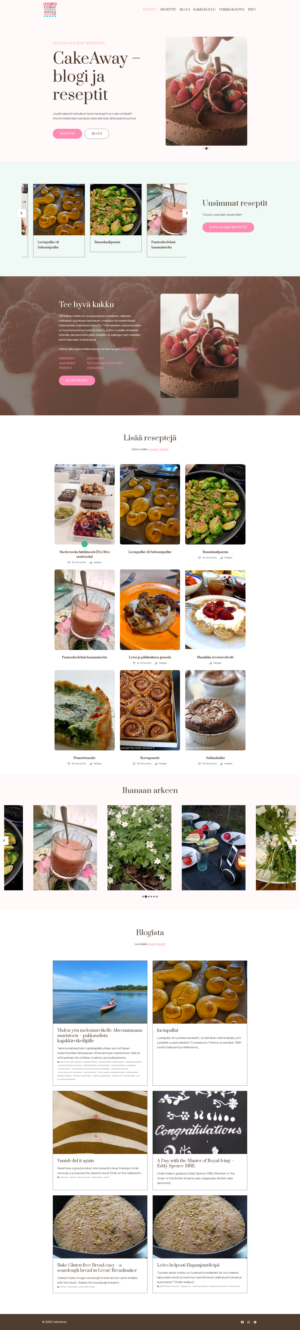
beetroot (64, 1177)
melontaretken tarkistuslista (96, 1065)
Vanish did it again (75, 1161)
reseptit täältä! (158, 449)
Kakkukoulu (204, 10)
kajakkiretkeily (90, 1062)
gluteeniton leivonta (169, 1286)
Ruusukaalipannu (90, 242)
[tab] (203, 148)
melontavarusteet (119, 1069)
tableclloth (97, 1177)
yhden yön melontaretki (123, 1076)
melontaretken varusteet (123, 1065)
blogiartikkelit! (157, 944)
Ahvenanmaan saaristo (71, 1062)
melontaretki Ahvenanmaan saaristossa (90, 1069)
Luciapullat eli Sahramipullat (31, 244)
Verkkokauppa (231, 10)
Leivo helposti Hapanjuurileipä (188, 1265)
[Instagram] (248, 1322)
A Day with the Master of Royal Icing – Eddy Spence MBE (195, 1163)
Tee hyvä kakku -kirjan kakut (105, 362)
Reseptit (168, 10)
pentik (73, 1177)
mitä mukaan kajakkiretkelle (111, 1072)
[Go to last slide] (21, 213)
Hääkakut (65, 367)
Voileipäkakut (95, 367)
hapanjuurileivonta (218, 1286)
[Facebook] (242, 1322)
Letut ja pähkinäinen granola (150, 657)
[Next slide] (186, 213)
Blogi (185, 10)
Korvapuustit (150, 758)
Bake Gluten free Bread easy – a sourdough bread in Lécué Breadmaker (97, 1268)
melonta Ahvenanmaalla (70, 1065)
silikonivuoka (234, 1286)
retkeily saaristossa (82, 1076)
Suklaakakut (67, 358)
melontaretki (64, 1069)
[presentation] (41, 209)
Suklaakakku (215, 758)
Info (252, 10)
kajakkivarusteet (133, 1062)
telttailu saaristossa (102, 1076)
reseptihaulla (129, 349)
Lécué (63, 1287)
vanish (106, 1177)
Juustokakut (67, 362)
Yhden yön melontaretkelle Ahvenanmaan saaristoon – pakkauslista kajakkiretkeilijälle (99, 1036)
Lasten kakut (95, 358)
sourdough (72, 1287)
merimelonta (89, 1072)
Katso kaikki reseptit (228, 227)
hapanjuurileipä (199, 1286)
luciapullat (167, 1030)
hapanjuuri (186, 1286)
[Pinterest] (255, 1322)
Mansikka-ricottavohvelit (215, 657)
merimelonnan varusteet (70, 1072)
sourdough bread (87, 1287)
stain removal (83, 1177)
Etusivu (150, 10)
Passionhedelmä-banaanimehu (146, 244)
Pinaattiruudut (84, 758)
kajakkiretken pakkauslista (111, 1062)
